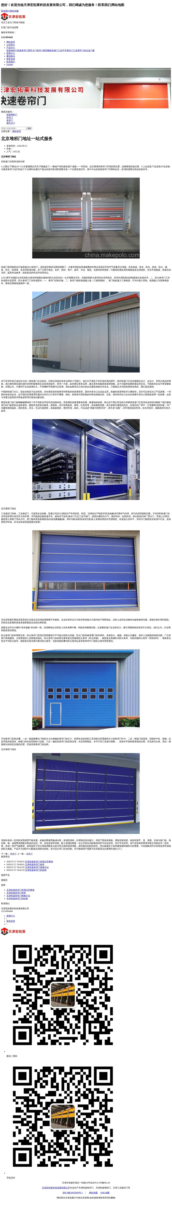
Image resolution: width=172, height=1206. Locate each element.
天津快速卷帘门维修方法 (37, 867)
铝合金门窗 (89, 50)
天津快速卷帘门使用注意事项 (39, 861)
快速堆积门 (11, 50)
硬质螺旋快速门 (50, 50)
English (9, 64)
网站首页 (10, 42)
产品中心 (10, 47)
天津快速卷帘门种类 (34, 864)
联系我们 (5, 11)
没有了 (13, 854)
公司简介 (10, 45)
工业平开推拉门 (65, 50)
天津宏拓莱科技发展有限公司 (56, 1188)
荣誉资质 (10, 59)
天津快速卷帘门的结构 (35, 870)
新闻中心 (10, 53)
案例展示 (10, 56)
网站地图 (14, 11)
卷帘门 (40, 50)
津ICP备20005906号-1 (73, 1193)
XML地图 (105, 1193)
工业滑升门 (78, 50)
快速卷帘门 (22, 50)
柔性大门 (32, 50)
